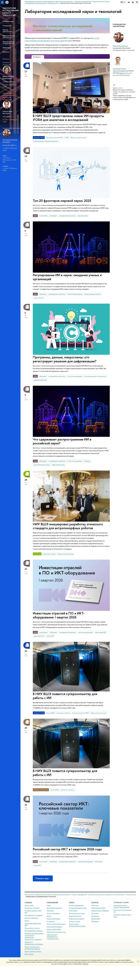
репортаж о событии (49, 554)
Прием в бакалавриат (53, 913)
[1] (64, 31)
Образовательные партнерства (56, 932)
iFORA (67, 137)
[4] (67, 31)
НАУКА (71, 902)
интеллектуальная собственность (95, 376)
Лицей (49, 905)
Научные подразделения (79, 894)
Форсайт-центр (131, 894)
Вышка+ (49, 916)
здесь (115, 960)
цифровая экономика (40, 380)
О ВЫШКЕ (28, 902)
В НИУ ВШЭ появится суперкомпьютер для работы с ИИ (65, 696)
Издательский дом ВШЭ (98, 908)
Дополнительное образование (56, 924)
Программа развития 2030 (54, 137)
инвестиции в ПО (39, 636)
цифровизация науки (58, 465)
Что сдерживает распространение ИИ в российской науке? (62, 441)
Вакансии (6, 52)
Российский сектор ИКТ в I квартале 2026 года (67, 849)
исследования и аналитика (67, 216)
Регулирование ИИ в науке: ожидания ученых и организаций (67, 277)
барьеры (87, 461)
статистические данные (74, 294)
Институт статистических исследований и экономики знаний (62, 28)
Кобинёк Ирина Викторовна (7, 112)
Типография (94, 913)
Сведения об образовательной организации (34, 943)
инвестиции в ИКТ (100, 632)
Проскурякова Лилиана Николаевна (10, 141)
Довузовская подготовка (54, 908)
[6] (70, 31)
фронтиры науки (83, 216)
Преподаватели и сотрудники (33, 915)
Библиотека (94, 905)
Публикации (7, 48)
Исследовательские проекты (78, 908)
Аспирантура (50, 921)
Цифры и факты (29, 905)
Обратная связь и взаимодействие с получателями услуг (53, 937)
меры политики (38, 298)
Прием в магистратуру (53, 919)
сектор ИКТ (50, 636)
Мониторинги (73, 911)
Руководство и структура (32, 908)
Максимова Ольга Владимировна (8, 77)
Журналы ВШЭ (95, 919)
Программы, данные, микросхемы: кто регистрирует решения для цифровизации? (64, 359)
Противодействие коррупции (33, 931)
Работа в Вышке (29, 954)
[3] (66, 31)
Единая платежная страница (33, 951)
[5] (69, 31)
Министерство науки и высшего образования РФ (121, 906)
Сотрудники (7, 26)
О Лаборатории (8, 21)
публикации (53, 216)
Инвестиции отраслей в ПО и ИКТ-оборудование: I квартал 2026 (58, 615)
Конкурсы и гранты (74, 921)
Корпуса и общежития (31, 918)
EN (124, 2)
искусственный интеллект (93, 294)
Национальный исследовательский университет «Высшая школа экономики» (47, 894)
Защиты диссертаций (75, 916)
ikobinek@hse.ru (8, 116)
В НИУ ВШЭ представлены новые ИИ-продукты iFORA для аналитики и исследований (68, 118)
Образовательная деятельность (9, 36)
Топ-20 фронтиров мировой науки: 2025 (62, 200)
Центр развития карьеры (54, 927)
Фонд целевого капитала (32, 928)
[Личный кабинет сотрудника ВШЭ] (132, 2)
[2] (65, 31)
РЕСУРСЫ (94, 902)
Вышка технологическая (78, 137)
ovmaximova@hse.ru (9, 81)
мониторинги (43, 216)
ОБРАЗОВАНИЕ (52, 902)
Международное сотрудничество (8, 42)
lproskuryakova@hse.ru (9, 145)
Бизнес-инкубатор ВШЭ (54, 929)
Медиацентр (95, 916)
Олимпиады (50, 911)
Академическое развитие (76, 919)
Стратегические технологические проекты (46, 141)
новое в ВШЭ (50, 713)
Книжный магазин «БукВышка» (100, 911)
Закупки (27, 921)
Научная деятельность (8, 30)
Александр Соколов (119, 69)
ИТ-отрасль (98, 861)
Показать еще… (42, 878)
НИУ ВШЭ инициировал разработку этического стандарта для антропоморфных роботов (68, 526)
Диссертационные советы (77, 913)
